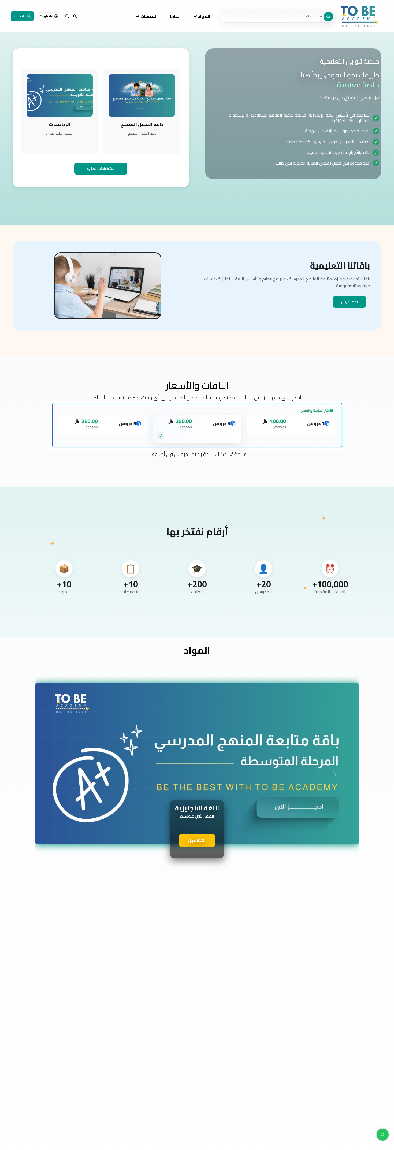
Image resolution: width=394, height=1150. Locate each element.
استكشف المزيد (101, 168)
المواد (203, 16)
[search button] (328, 16)
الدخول (19, 16)
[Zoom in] (67, 16)
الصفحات (149, 16)
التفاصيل (197, 840)
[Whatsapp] (383, 1135)
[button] (59, 774)
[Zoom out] (75, 16)
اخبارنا (175, 16)
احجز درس (349, 301)
